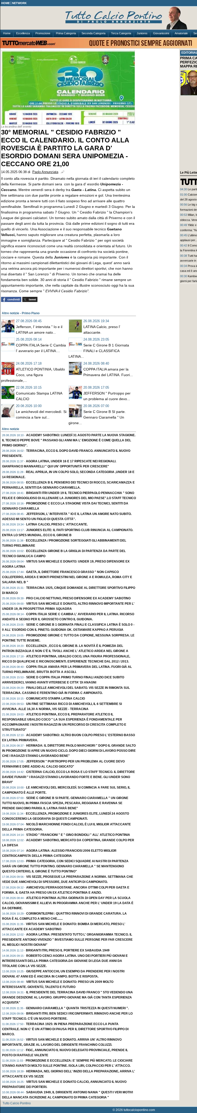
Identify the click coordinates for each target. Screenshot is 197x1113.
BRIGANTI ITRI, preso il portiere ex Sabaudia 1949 (68, 950)
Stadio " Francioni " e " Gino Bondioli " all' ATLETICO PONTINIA (78, 835)
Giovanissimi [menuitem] (161, 33)
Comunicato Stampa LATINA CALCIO (55, 698)
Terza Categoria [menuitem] (121, 33)
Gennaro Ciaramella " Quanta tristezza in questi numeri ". (77, 1008)
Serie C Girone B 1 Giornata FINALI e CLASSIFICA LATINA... (98, 350)
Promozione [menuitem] (42, 33)
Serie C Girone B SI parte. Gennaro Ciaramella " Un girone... (97, 417)
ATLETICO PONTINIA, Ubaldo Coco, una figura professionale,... (33, 375)
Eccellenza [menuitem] (23, 33)
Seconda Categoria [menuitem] (93, 33)
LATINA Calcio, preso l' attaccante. (57, 524)
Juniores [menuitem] (142, 33)
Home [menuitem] (7, 33)
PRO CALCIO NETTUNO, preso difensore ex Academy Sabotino (78, 598)
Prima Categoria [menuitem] (66, 33)
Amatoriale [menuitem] (181, 33)
